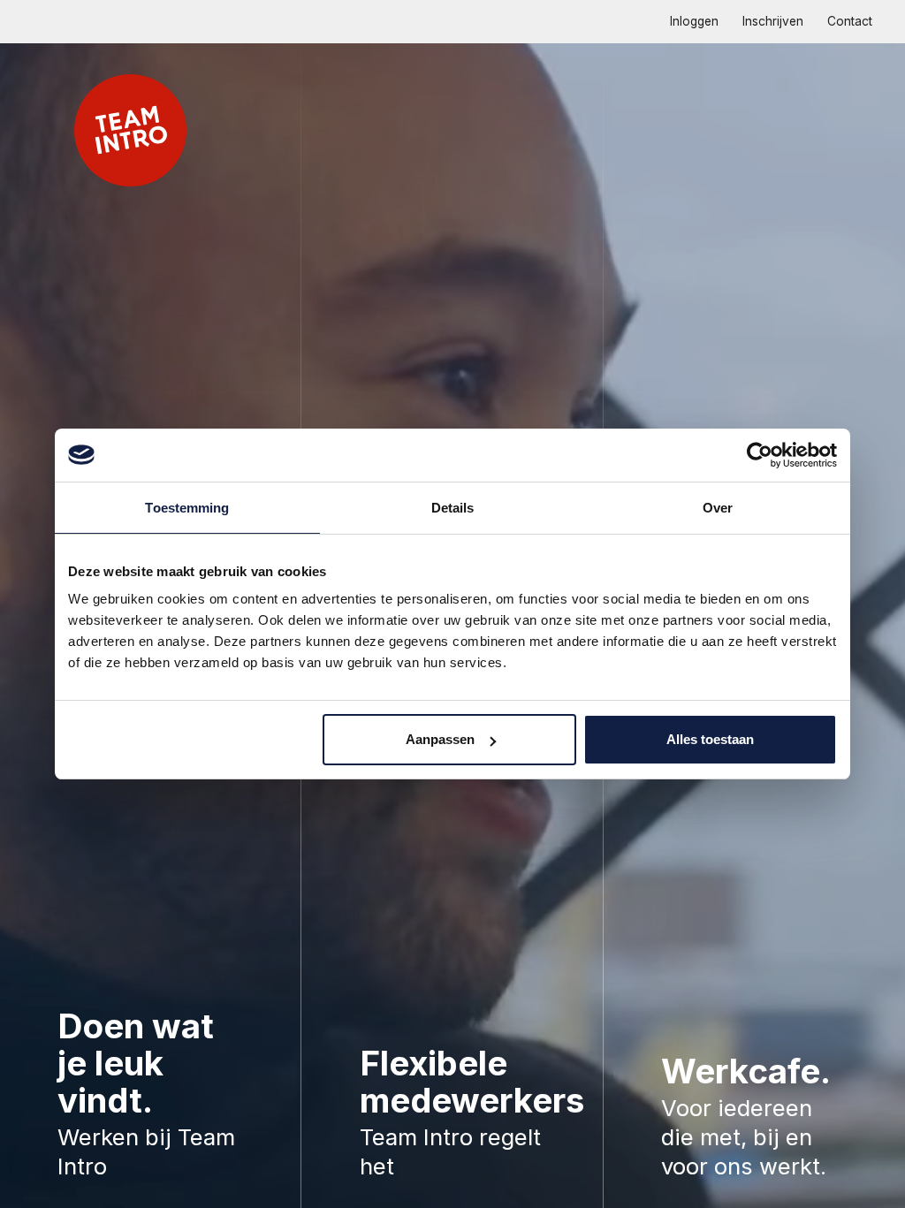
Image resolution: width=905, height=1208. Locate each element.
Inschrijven (772, 21)
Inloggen (694, 21)
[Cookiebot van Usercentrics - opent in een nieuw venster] (759, 455)
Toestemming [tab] (187, 507)
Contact (849, 21)
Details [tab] (453, 507)
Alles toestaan (710, 739)
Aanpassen (440, 739)
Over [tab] (718, 507)
